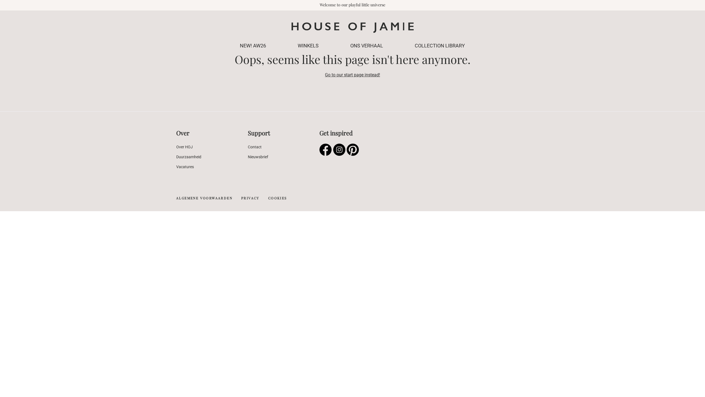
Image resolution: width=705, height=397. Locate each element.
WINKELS (308, 46)
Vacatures (185, 167)
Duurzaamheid (188, 157)
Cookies (277, 198)
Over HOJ (184, 147)
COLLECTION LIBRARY (440, 46)
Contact (255, 147)
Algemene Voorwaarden (204, 198)
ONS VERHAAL (366, 46)
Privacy (250, 198)
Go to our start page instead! (352, 74)
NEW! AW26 (253, 46)
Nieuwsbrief (258, 157)
